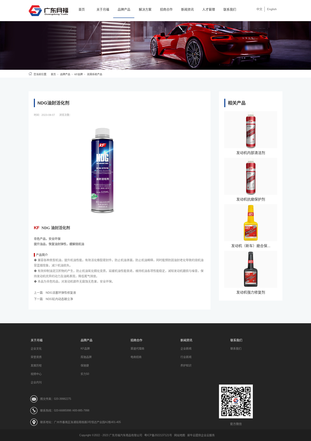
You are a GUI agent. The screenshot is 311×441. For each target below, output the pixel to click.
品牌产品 (124, 9)
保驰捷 (85, 365)
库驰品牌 (86, 357)
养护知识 (185, 365)
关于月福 (102, 9)
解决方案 (145, 9)
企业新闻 (185, 348)
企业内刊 (36, 382)
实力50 (85, 373)
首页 (81, 9)
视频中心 (36, 373)
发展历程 (36, 365)
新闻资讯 (187, 9)
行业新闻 (185, 357)
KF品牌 (78, 74)
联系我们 (229, 9)
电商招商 (136, 357)
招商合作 (166, 9)
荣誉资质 (36, 357)
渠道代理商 (137, 348)
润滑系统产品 (94, 74)
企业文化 (36, 348)
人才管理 (208, 9)
